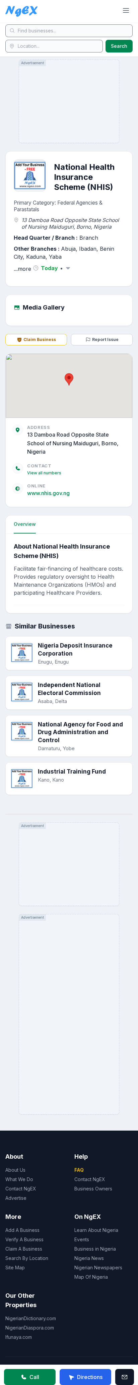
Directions (89, 1377)
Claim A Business (23, 1249)
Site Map (15, 1267)
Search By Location (26, 1258)
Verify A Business (24, 1239)
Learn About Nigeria (96, 1230)
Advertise (15, 1198)
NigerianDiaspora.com (29, 1328)
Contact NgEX (20, 1188)
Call (34, 1377)
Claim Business (39, 339)
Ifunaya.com (18, 1337)
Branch (88, 237)
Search (119, 46)
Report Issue (105, 339)
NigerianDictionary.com (30, 1318)
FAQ (79, 1170)
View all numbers (44, 472)
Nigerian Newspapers (98, 1267)
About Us (15, 1170)
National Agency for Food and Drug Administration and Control (80, 732)
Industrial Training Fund (72, 771)
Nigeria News (89, 1258)
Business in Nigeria (95, 1249)
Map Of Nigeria (91, 1277)
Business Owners (93, 1188)
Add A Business (22, 1230)
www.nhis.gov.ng (48, 493)
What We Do (19, 1179)
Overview (25, 524)
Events (81, 1239)
